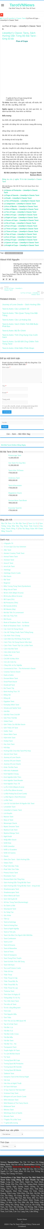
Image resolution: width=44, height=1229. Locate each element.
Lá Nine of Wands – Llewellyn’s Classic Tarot (21, 209)
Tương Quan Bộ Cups (12, 1060)
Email (4, 393)
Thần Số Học (8, 971)
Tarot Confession (10, 938)
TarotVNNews (22, 5)
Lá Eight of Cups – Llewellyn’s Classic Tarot (21, 217)
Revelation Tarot (10, 876)
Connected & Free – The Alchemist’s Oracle (20, 668)
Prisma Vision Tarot (11, 873)
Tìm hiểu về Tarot (10, 1004)
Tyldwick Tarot (9, 1073)
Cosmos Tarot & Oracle (12, 672)
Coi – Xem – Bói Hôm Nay (18, 434)
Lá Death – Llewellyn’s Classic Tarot (18, 198)
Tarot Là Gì (32, 523)
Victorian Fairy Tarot (11, 1093)
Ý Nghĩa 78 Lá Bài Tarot (12, 1119)
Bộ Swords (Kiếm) (10, 606)
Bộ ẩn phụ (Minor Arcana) (13, 596)
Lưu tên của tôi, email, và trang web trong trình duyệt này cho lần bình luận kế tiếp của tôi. (20, 407)
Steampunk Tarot (10, 909)
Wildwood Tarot (9, 1106)
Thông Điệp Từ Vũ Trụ (12, 998)
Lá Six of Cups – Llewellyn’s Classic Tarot (20, 223)
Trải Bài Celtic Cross (11, 1034)
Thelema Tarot (9, 991)
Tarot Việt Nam (9, 965)
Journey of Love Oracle (12, 757)
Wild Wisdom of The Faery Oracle (16, 1103)
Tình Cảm (7, 1011)
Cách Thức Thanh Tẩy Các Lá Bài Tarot (18, 645)
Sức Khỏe (7, 915)
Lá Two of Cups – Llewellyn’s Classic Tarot (20, 234)
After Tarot (7, 550)
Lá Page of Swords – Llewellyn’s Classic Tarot (21, 195)
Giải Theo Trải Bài (10, 718)
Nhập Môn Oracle (10, 840)
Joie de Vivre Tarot (10, 754)
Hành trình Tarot (9, 738)
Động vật (7, 698)
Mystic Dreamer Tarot (11, 826)
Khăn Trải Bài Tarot (11, 767)
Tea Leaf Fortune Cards (12, 968)
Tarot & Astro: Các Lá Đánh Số (15, 309)
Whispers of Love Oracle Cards (15, 1096)
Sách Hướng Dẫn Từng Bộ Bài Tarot (17, 882)
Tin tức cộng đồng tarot (12, 1008)
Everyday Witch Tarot (11, 705)
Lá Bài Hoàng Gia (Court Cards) (15, 794)
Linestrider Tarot (9, 807)
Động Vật (7, 695)
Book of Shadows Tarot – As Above (16, 622)
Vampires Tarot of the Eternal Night (16, 1077)
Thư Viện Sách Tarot (11, 1001)
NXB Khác (7, 843)
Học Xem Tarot (9, 744)
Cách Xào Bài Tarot (11, 649)
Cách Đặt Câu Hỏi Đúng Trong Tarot (17, 639)
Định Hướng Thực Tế (12, 691)
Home (4, 18)
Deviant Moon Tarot (11, 678)
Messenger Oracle (10, 823)
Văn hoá (7, 1080)
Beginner (7, 583)
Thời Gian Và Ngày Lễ (12, 994)
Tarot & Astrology (10, 922)
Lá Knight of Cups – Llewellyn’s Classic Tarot (21, 245)
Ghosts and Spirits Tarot (12, 708)
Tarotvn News (22, 1219)
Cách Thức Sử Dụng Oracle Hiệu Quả (18, 642)
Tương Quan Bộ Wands (12, 1070)
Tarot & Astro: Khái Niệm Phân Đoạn (18, 348)
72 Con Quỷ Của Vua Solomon (15, 547)
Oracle (6, 856)
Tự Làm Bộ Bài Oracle (12, 1054)
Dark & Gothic (9, 675)
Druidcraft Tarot (9, 685)
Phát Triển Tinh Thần (11, 869)
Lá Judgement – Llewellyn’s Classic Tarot (20, 204)
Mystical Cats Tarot (10, 830)
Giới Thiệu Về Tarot (11, 728)
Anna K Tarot (8, 563)
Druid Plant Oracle (10, 682)
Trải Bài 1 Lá (8, 1027)
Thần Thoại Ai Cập (10, 978)
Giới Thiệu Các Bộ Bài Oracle (14, 724)
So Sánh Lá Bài (9, 905)
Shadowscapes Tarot (11, 889)
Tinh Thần (7, 1017)
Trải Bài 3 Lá (8, 1031)
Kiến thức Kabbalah (11, 770)
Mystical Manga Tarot (11, 833)
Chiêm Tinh (8, 655)
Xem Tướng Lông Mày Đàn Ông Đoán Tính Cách (22, 524)
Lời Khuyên (8, 813)
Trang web (6, 399)
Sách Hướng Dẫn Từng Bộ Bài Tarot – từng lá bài (22, 886)
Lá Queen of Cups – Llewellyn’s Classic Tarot (21, 242)
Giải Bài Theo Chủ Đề (12, 714)
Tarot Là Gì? (8, 942)
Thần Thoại (8, 975)
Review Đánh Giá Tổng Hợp (14, 879)
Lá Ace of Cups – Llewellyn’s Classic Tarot (20, 237)
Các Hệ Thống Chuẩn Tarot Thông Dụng (18, 632)
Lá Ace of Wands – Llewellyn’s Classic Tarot (21, 206)
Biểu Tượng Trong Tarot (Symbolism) (17, 586)
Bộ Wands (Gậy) (10, 609)
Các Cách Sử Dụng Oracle (13, 629)
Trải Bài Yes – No (10, 1044)
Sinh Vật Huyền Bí (10, 899)
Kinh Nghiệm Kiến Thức (12, 777)
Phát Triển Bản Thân (11, 866)
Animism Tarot (9, 560)
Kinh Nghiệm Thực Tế (12, 784)
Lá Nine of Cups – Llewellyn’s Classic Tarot (20, 215)
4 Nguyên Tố (8, 543)
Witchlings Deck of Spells (13, 1113)
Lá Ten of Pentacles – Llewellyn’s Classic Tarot (22, 201)
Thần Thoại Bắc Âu (11, 981)
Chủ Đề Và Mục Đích (11, 659)
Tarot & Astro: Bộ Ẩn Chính (14, 331)
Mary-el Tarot (8, 820)
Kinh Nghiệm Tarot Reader (13, 780)
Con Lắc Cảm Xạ (10, 662)
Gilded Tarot (8, 721)
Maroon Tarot (8, 817)
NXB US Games (10, 853)
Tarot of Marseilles (10, 948)
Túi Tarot (7, 1057)
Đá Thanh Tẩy (9, 688)
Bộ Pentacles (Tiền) (11, 603)
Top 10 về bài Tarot (10, 1024)
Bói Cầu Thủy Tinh (10, 616)
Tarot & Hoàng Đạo (11, 925)
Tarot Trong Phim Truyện (12, 958)
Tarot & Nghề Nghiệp (11, 928)
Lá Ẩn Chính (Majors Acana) (14, 787)
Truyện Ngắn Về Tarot (12, 1050)
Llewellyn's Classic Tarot (14, 253)
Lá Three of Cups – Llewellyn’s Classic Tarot (21, 229)
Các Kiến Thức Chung (12, 635)
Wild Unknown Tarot (11, 1100)
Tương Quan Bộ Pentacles (13, 1063)
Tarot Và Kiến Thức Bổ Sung (14, 961)
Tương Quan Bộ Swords (13, 1067)
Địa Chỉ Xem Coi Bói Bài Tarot (13, 523)
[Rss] (22, 1222)
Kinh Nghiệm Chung (11, 774)
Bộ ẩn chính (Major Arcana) (13, 593)
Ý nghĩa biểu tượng (11, 1123)
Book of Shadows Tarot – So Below (16, 626)
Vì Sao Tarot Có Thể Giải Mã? (14, 1090)
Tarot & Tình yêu (10, 932)
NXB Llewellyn (9, 846)
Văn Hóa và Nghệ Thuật (12, 1083)
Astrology (7, 570)
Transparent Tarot (10, 1047)
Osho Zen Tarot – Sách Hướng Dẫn (17, 859)
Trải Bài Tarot (8, 1040)
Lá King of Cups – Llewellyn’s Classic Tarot (20, 240)
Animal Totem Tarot (11, 556)
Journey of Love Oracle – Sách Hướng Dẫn (21, 304)
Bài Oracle (7, 576)
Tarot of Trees (9, 952)
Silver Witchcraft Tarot (11, 896)
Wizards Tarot (9, 1116)
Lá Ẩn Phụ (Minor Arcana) (13, 790)
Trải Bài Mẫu (8, 1037)
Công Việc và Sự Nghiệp (13, 665)
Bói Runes (7, 619)
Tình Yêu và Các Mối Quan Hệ (15, 1021)
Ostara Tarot (8, 863)
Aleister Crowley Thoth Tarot (14, 553)
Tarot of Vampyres (10, 955)
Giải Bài (7, 711)
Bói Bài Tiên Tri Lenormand (14, 612)
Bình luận (6, 367)
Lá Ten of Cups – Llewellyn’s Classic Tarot (20, 212)
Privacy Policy (26, 1224)
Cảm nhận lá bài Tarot (12, 652)
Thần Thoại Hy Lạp (11, 988)
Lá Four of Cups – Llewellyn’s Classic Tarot (20, 226)
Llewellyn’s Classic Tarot (17, 18)
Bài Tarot (7, 579)
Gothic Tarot (8, 731)
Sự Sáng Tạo (9, 912)
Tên (4, 386)
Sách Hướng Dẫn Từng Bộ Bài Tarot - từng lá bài (19, 35)
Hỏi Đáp (7, 747)
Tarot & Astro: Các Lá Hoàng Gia (16, 320)
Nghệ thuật (8, 836)
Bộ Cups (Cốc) (9, 599)
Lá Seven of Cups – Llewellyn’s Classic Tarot (21, 220)
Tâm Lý (6, 919)
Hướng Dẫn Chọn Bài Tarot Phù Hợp (17, 751)
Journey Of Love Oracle (12, 761)
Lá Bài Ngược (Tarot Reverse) (15, 797)
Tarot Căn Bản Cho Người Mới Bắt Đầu (18, 935)
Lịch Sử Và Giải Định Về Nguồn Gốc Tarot (19, 803)
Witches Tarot (9, 1110)
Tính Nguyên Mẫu (10, 1014)
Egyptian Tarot (9, 701)
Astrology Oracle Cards (12, 573)
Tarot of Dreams (9, 945)
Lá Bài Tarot (8, 800)
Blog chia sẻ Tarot (10, 589)
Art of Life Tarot (9, 566)
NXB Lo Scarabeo (10, 849)
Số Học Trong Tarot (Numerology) (16, 902)
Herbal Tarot (8, 741)
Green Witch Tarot (10, 734)
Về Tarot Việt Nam (10, 1087)
